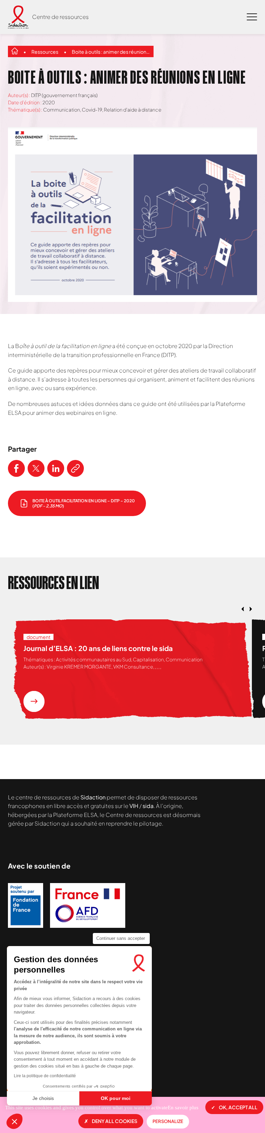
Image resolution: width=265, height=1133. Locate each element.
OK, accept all (238, 1107)
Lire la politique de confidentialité (45, 1075)
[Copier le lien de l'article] (75, 468)
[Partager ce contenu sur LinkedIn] (55, 468)
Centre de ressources (60, 16)
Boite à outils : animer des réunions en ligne (111, 52)
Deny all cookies (114, 1121)
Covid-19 (92, 109)
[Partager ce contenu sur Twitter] (36, 468)
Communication (61, 109)
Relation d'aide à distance (132, 109)
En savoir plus (183, 1107)
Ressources (44, 52)
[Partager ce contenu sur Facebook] (16, 468)
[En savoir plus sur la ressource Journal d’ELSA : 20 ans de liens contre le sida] (34, 701)
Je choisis (43, 1098)
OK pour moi (115, 1098)
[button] (14, 1121)
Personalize (168, 1121)
